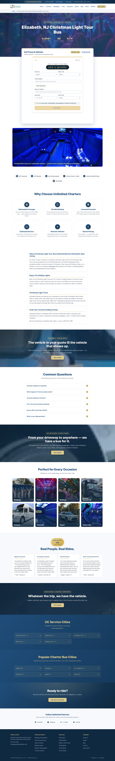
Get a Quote (57, 357)
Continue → (57, 108)
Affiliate (93, 6)
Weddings (56, 6)
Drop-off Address (39, 89)
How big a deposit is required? (57, 386)
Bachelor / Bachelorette (41, 748)
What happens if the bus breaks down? (57, 392)
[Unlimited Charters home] (15, 6)
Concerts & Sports (39, 750)
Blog (82, 6)
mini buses (52, 266)
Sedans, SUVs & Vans (64, 743)
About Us (85, 737)
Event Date (37, 95)
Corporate (70, 6)
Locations (48, 6)
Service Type (61, 71)
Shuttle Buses (62, 745)
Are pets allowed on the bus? (57, 398)
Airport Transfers (39, 743)
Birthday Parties (39, 745)
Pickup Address (38, 78)
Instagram (101, 757)
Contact (85, 745)
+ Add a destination (41, 85)
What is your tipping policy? (57, 416)
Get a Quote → (101, 6)
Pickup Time (61, 95)
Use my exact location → (58, 628)
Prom (63, 6)
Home (13, 11)
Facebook (94, 757)
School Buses (62, 748)
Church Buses (62, 750)
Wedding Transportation (41, 737)
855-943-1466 (49, 1)
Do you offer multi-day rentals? (57, 410)
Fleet (42, 6)
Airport (77, 6)
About (87, 6)
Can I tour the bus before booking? (57, 404)
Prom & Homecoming (40, 740)
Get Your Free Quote (57, 700)
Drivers (85, 740)
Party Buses (62, 737)
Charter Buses (62, 740)
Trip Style (37, 71)
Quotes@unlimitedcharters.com (19, 744)
